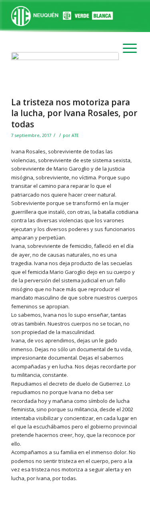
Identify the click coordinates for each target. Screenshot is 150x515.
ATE (75, 135)
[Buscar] (122, 16)
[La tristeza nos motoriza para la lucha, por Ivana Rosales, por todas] (65, 72)
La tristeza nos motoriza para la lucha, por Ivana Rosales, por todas (74, 113)
